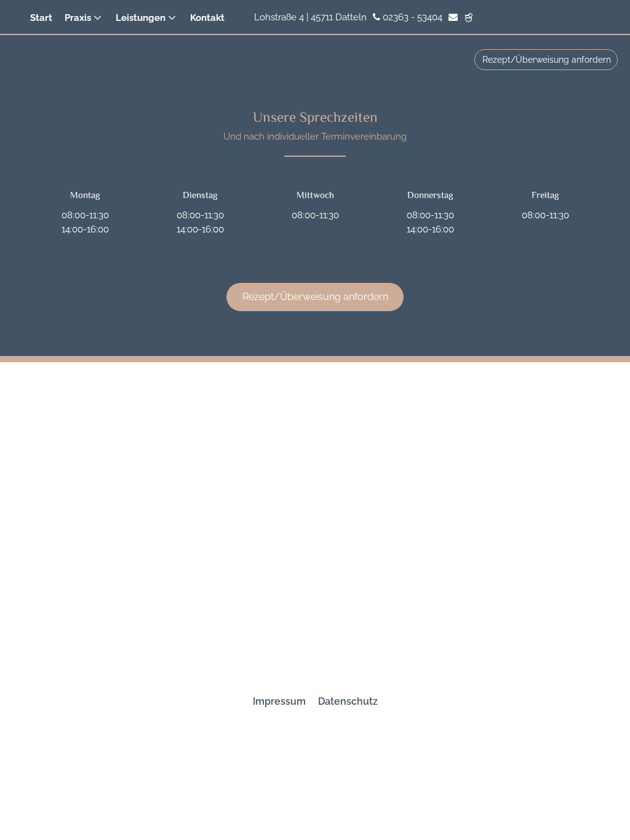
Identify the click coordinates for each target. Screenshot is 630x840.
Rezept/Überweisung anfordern (546, 60)
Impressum (279, 701)
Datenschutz (348, 701)
